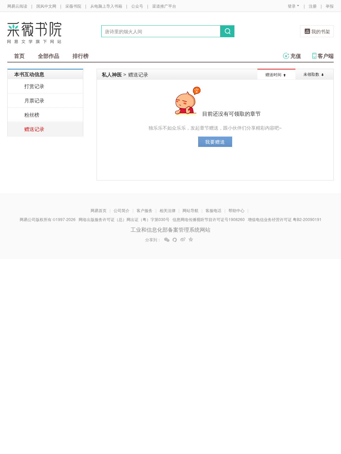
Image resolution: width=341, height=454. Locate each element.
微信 (167, 239)
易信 (174, 239)
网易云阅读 (17, 6)
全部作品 (48, 55)
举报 (330, 6)
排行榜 (81, 55)
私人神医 (112, 74)
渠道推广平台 (164, 6)
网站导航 (190, 210)
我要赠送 (215, 141)
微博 (182, 239)
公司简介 (122, 210)
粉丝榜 (31, 114)
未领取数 (311, 74)
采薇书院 (73, 6)
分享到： (153, 239)
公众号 (137, 6)
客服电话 (213, 210)
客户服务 (145, 210)
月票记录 (34, 100)
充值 (295, 55)
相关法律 (167, 210)
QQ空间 (190, 239)
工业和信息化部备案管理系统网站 (170, 229)
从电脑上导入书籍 (106, 6)
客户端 (326, 55)
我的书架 (320, 31)
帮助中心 (236, 210)
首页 (19, 55)
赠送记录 (34, 128)
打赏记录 (34, 85)
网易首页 (99, 210)
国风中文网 (46, 6)
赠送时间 (273, 74)
